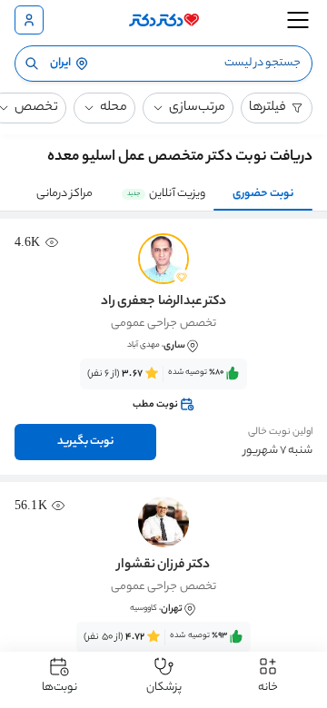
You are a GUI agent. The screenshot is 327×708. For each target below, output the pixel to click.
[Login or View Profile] (29, 19)
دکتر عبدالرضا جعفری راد (163, 302)
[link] (163, 389)
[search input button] (31, 63)
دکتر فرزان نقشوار (163, 565)
